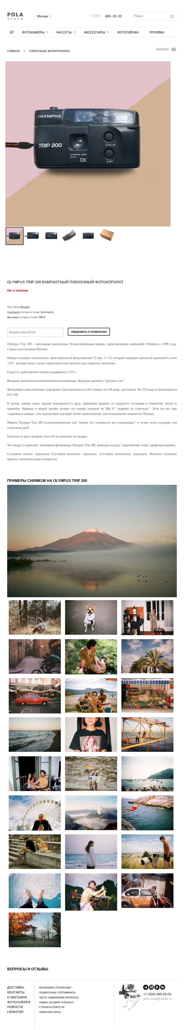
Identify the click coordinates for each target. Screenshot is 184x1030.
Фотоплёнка (128, 32)
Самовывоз (13, 312)
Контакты (15, 992)
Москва (25, 307)
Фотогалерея (18, 1002)
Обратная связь (50, 1012)
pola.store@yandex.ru (157, 998)
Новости (15, 1007)
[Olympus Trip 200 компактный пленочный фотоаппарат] (15, 236)
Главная (13, 51)
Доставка (15, 987)
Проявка (156, 32)
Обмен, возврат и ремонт (56, 1002)
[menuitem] (14, 32)
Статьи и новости (51, 1007)
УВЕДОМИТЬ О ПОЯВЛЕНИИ (89, 331)
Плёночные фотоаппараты (49, 51)
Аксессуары (94, 32)
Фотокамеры (33, 32)
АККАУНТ (163, 49)
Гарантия (15, 1012)
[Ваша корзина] (174, 49)
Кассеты (64, 32)
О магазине (17, 997)
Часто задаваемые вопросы (59, 997)
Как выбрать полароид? (55, 987)
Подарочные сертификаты (57, 992)
